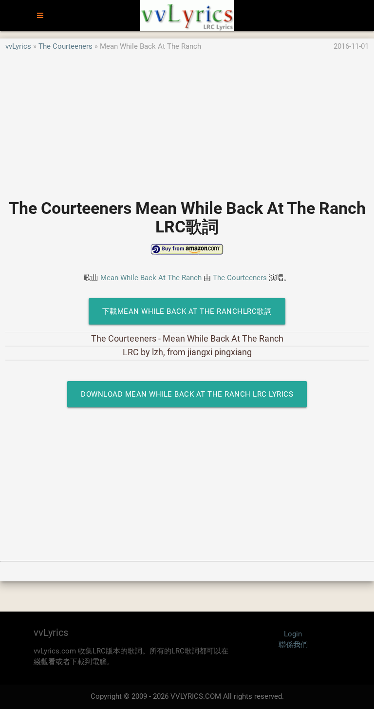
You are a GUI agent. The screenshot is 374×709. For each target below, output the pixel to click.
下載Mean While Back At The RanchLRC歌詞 (187, 311)
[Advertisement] (187, 120)
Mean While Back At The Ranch (151, 277)
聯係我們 (293, 644)
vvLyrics (18, 46)
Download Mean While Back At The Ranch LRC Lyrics (187, 394)
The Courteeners (65, 46)
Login (293, 634)
